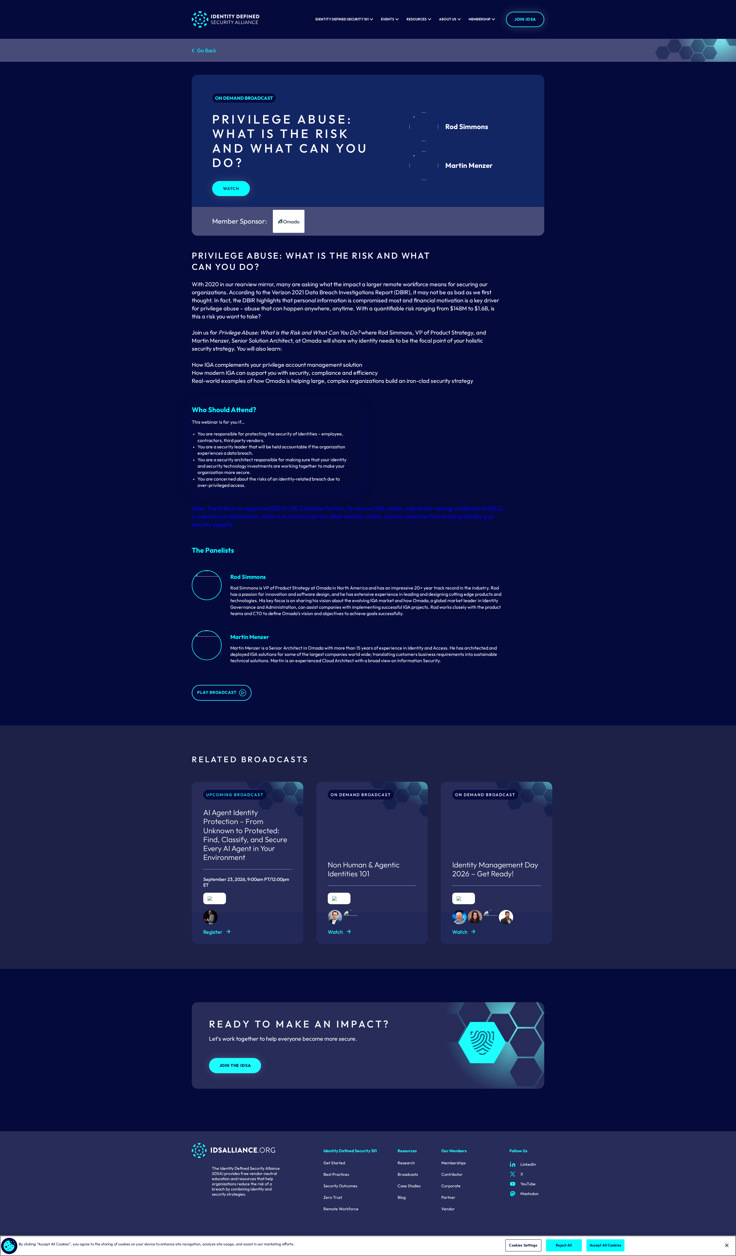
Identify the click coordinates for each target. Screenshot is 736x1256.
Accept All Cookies (605, 1245)
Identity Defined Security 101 (342, 19)
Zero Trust (332, 1197)
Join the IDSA (235, 1065)
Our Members (454, 1150)
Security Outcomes (340, 1185)
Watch (231, 188)
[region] (368, 1246)
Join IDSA (525, 19)
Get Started (334, 1162)
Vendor (448, 1208)
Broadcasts (408, 1174)
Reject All (564, 1245)
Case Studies (409, 1185)
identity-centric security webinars (386, 516)
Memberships (453, 1162)
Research (406, 1162)
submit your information (228, 516)
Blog (402, 1197)
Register (213, 932)
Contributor (452, 1174)
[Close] (726, 1245)
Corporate (451, 1185)
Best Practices (336, 1174)
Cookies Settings (523, 1245)
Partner (448, 1197)
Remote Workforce (341, 1208)
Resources (417, 19)
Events (387, 19)
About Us (447, 19)
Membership (479, 19)
